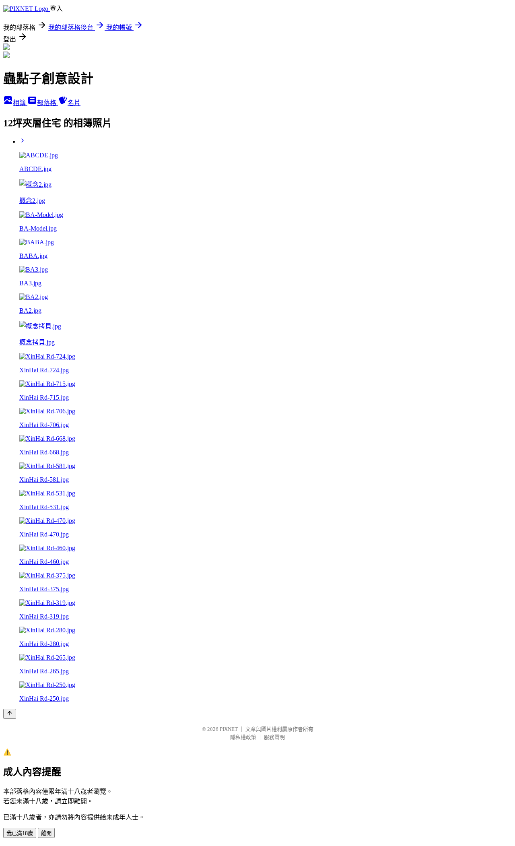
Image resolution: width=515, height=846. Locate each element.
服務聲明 (274, 737)
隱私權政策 (243, 737)
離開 (46, 833)
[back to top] (9, 714)
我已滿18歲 (19, 833)
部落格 (47, 102)
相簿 (20, 102)
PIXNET (229, 729)
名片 (74, 102)
